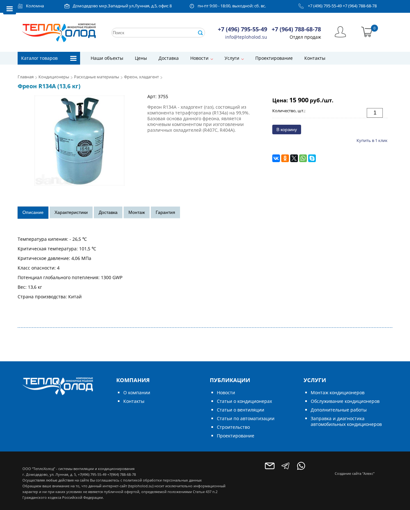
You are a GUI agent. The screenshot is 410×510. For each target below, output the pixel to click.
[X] (294, 158)
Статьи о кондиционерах (244, 401)
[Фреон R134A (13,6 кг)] (79, 140)
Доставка (169, 58)
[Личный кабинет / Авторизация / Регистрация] (340, 31)
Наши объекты (107, 58)
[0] (367, 31)
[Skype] (312, 158)
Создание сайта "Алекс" (354, 473)
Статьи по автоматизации (246, 418)
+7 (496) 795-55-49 (325, 6)
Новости (199, 58)
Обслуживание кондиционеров (345, 401)
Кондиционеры (53, 77)
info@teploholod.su (246, 37)
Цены (141, 58)
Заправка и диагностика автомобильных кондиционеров (346, 421)
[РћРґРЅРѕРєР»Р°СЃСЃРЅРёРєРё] (285, 158)
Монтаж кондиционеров (338, 392)
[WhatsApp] (303, 158)
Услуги (232, 58)
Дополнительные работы (339, 410)
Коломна (35, 6)
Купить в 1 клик (372, 140)
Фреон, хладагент (141, 77)
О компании (136, 392)
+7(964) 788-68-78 (121, 474)
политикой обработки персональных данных (162, 480)
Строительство (233, 427)
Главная (26, 77)
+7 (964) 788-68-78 (360, 6)
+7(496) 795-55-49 (92, 474)
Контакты (314, 58)
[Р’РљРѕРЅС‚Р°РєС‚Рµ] (276, 158)
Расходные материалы (96, 77)
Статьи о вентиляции (240, 410)
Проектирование (274, 58)
